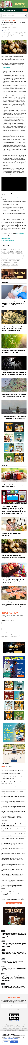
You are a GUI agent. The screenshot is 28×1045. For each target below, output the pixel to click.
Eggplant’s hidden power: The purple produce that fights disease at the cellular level (13, 812)
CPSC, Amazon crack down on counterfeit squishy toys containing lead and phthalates (13, 802)
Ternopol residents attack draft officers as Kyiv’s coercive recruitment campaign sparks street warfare (12, 876)
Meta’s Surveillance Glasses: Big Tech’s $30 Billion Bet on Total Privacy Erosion (13, 854)
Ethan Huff (9, 414)
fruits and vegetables (15, 33)
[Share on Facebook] (5, 30)
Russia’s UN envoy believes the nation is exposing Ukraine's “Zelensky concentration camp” (13, 807)
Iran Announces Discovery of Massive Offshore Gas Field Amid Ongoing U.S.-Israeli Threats (13, 834)
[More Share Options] (9, 30)
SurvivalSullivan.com (5, 67)
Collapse (10, 32)
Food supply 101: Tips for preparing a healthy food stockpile (12, 485)
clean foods (6, 32)
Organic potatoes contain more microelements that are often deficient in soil (13, 557)
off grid (9, 34)
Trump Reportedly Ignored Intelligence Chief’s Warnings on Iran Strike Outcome (12, 870)
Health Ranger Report (7, 928)
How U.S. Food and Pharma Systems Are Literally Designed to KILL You (12, 961)
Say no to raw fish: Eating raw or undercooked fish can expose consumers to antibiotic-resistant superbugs (13, 604)
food (17, 32)
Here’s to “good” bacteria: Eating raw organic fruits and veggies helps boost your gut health (12, 580)
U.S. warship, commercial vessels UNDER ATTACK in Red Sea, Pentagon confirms (13, 417)
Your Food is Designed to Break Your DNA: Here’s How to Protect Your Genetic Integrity (12, 839)
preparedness (18, 34)
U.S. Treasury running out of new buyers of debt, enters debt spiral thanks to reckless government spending (13, 328)
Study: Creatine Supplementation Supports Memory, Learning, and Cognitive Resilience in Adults (12, 887)
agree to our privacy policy (11, 1038)
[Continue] (25, 1006)
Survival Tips (6, 36)
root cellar (8, 35)
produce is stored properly (15, 197)
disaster (14, 32)
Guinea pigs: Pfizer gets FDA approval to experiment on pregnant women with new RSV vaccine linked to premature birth (13, 304)
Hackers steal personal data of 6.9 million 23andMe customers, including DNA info (13, 373)
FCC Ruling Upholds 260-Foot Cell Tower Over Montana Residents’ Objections (12, 844)
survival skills (5, 264)
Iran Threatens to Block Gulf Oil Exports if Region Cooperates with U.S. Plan (13, 777)
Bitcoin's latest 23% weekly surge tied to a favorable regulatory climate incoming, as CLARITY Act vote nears (13, 893)
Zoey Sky (8, 27)
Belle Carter (9, 325)
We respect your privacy (14, 1009)
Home (2, 20)
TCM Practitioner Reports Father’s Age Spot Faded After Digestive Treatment (13, 824)
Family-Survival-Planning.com (7, 240)
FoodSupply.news (20, 233)
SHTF (11, 35)
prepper (22, 34)
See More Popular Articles (14, 903)
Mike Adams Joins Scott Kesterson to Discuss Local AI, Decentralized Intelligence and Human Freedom (13, 945)
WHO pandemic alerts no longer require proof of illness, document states (12, 792)
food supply (19, 251)
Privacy (8, 1025)
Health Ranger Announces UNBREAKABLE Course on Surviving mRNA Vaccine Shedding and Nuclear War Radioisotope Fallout (13, 954)
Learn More (6, 1041)
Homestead (21, 33)
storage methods (15, 35)
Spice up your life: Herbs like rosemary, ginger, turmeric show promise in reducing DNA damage (12, 898)
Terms (11, 1025)
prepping (3, 35)
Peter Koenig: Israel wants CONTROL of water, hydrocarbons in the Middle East (13, 395)
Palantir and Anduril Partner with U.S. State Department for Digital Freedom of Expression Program (12, 860)
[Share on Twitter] (7, 30)
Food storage (21, 32)
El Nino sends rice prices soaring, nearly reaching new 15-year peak (13, 351)
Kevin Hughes (9, 392)
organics (13, 34)
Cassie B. (9, 370)
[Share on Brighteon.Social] (2, 30)
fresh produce (7, 33)
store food (21, 224)
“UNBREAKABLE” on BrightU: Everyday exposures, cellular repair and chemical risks (13, 881)
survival (21, 35)
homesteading (4, 34)
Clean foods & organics (10, 20)
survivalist (11, 36)
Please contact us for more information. (9, 636)
